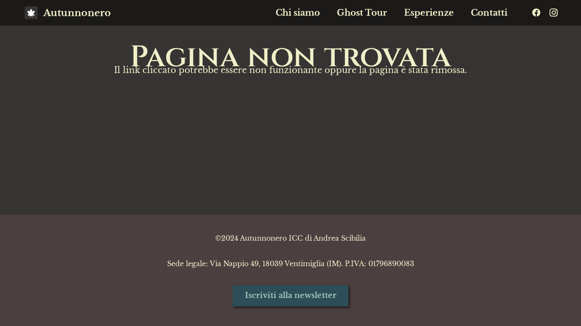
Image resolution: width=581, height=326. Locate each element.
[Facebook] (536, 12)
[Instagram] (553, 12)
